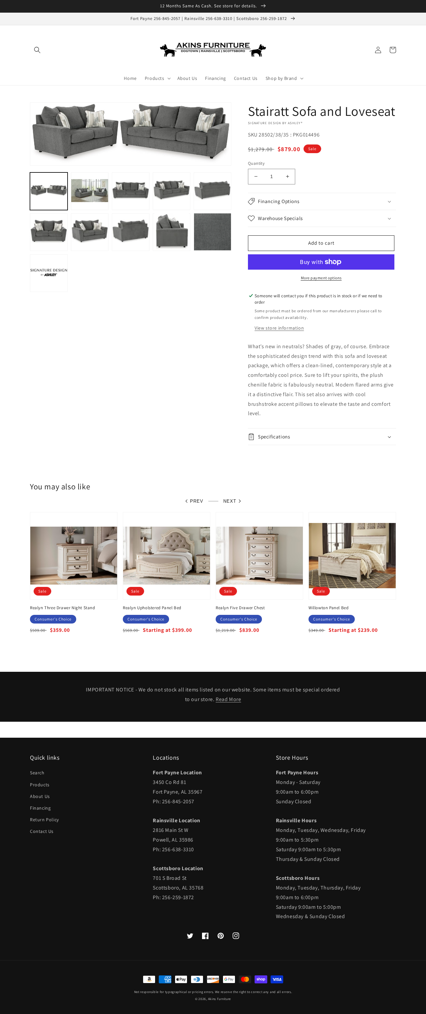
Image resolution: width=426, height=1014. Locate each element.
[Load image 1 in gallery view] (49, 191)
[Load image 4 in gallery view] (171, 191)
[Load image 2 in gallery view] (89, 191)
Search (37, 773)
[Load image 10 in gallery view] (212, 232)
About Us (40, 796)
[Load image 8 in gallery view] (130, 232)
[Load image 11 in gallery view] (49, 273)
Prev (196, 501)
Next (229, 501)
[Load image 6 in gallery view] (49, 232)
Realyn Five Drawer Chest (240, 608)
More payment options (321, 277)
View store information (279, 328)
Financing (40, 808)
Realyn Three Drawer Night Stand (62, 608)
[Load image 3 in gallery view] (130, 191)
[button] (37, 50)
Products (40, 785)
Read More (228, 699)
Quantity (256, 163)
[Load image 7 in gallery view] (89, 232)
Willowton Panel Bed (328, 608)
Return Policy (44, 820)
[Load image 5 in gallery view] (212, 191)
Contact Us (42, 831)
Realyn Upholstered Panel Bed (152, 608)
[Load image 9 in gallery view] (171, 232)
